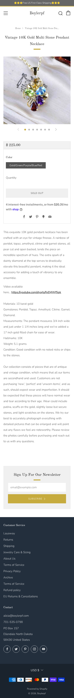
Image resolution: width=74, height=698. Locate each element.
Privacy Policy (12, 571)
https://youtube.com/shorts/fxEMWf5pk (36, 292)
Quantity (11, 178)
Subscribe (35, 498)
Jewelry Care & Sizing (17, 552)
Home (18, 28)
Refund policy (12, 590)
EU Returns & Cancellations (20, 596)
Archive (8, 577)
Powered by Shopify (37, 688)
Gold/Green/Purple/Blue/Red (25, 165)
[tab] (25, 129)
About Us (9, 558)
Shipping (8, 546)
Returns (8, 540)
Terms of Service (13, 565)
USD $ (35, 670)
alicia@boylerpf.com (16, 616)
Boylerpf (37, 13)
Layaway (9, 533)
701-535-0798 (13, 622)
